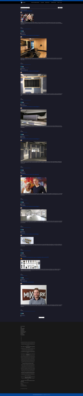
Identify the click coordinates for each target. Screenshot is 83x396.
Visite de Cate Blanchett (26, 11)
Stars (21, 314)
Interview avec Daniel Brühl (27, 282)
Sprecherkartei (22, 334)
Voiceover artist (33, 311)
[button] (58, 7)
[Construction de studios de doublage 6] (41, 48)
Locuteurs (42, 2)
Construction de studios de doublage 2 (30, 206)
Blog (21, 327)
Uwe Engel (22, 13)
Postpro (22, 259)
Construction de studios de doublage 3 (30, 138)
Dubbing (26, 64)
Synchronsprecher (23, 332)
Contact (58, 2)
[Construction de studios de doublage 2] (41, 215)
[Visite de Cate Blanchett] (41, 18)
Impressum (43, 394)
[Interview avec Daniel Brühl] (41, 294)
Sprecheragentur (23, 64)
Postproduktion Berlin (23, 331)
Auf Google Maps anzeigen (24, 388)
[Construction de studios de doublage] (41, 240)
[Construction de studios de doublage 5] (41, 83)
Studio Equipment (26, 67)
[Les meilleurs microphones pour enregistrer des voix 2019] (41, 264)
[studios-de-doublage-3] (41, 151)
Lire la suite (22, 25)
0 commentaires (23, 33)
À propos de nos (53, 2)
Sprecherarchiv (22, 330)
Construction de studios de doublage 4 (30, 106)
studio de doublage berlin (35, 2)
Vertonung (22, 333)
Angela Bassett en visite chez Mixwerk (30, 174)
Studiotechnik (29, 64)
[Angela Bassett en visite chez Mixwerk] (41, 185)
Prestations (47, 2)
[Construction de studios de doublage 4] (41, 118)
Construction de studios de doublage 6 (30, 35)
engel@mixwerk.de (60, 0)
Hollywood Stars (29, 311)
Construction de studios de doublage (30, 234)
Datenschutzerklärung (47, 394)
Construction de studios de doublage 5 (30, 71)
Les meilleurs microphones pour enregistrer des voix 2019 (35, 257)
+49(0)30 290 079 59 (56, 0)
